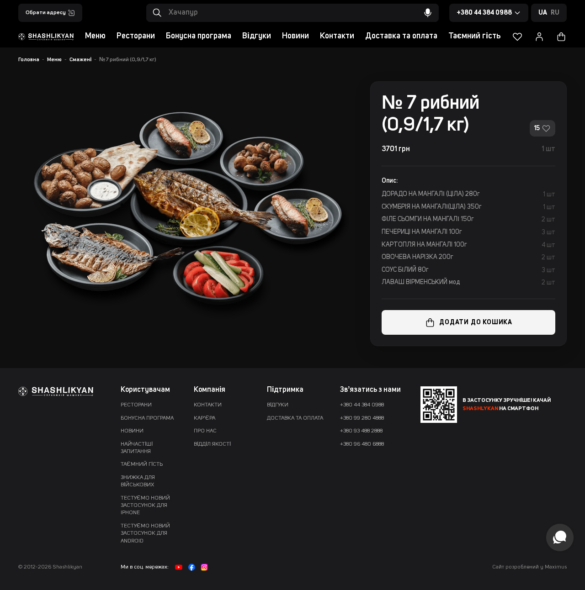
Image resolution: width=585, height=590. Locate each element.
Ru (555, 13)
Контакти (337, 36)
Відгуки (256, 36)
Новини (295, 36)
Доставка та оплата (401, 36)
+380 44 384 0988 (362, 405)
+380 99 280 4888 (362, 418)
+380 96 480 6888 (362, 444)
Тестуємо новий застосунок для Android (145, 533)
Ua (542, 13)
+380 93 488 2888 (361, 431)
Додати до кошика (475, 322)
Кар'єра (204, 418)
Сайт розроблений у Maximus (529, 567)
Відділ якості (212, 444)
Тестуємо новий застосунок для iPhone (145, 505)
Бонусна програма (198, 36)
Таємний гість (474, 36)
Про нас (205, 431)
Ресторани (136, 36)
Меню (95, 36)
